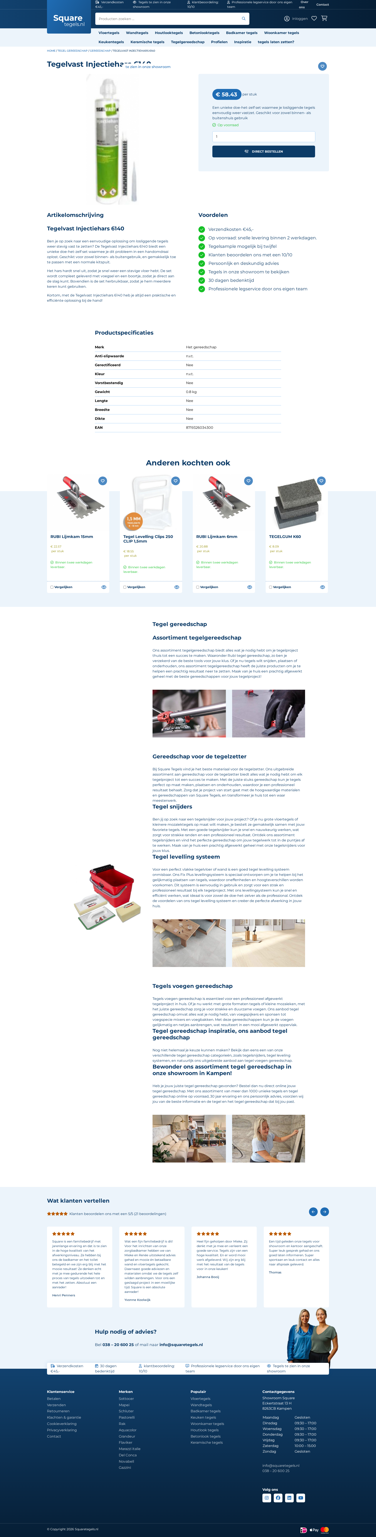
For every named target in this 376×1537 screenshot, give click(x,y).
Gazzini (125, 1468)
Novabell (126, 1461)
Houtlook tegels (205, 1430)
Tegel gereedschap (73, 50)
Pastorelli (127, 1417)
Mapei (124, 1405)
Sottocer (126, 1399)
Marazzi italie (130, 1449)
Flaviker (125, 1442)
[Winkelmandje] (325, 19)
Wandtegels (137, 33)
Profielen (219, 42)
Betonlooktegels (205, 33)
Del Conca (128, 1455)
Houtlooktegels (169, 33)
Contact (322, 5)
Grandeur (127, 1436)
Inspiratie (242, 42)
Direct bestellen (267, 151)
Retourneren (58, 1411)
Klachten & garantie (64, 1417)
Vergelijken (61, 587)
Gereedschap (100, 50)
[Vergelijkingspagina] (103, 587)
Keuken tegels (203, 1417)
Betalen (54, 1399)
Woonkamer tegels (281, 33)
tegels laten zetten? (276, 42)
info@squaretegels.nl (181, 1344)
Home (51, 50)
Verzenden (56, 1405)
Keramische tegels (147, 42)
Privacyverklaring (62, 1430)
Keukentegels (111, 42)
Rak (122, 1424)
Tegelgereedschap (188, 42)
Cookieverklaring (62, 1424)
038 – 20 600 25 (275, 1471)
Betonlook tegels (206, 1436)
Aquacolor (127, 1430)
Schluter (126, 1411)
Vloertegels (109, 33)
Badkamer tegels (242, 33)
